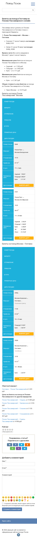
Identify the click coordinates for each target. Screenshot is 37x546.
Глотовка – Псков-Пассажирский (14, 389)
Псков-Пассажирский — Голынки (14, 408)
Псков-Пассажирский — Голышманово (16, 414)
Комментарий (7, 475)
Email (4, 468)
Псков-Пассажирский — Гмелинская (15, 403)
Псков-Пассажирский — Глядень (14, 400)
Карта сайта (6, 521)
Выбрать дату (24, 185)
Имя (4, 461)
